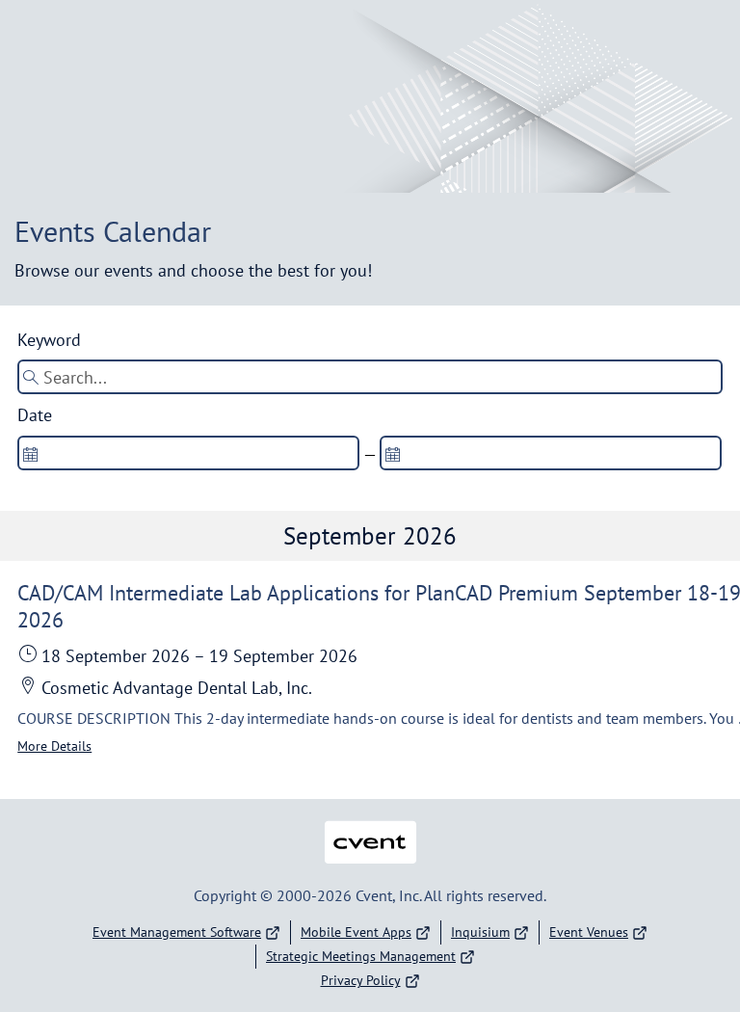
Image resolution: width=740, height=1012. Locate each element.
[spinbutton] (188, 453)
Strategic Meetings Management (361, 956)
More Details (54, 746)
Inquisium (480, 932)
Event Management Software (176, 932)
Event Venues (588, 932)
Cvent (370, 829)
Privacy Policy (361, 980)
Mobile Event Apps (356, 932)
